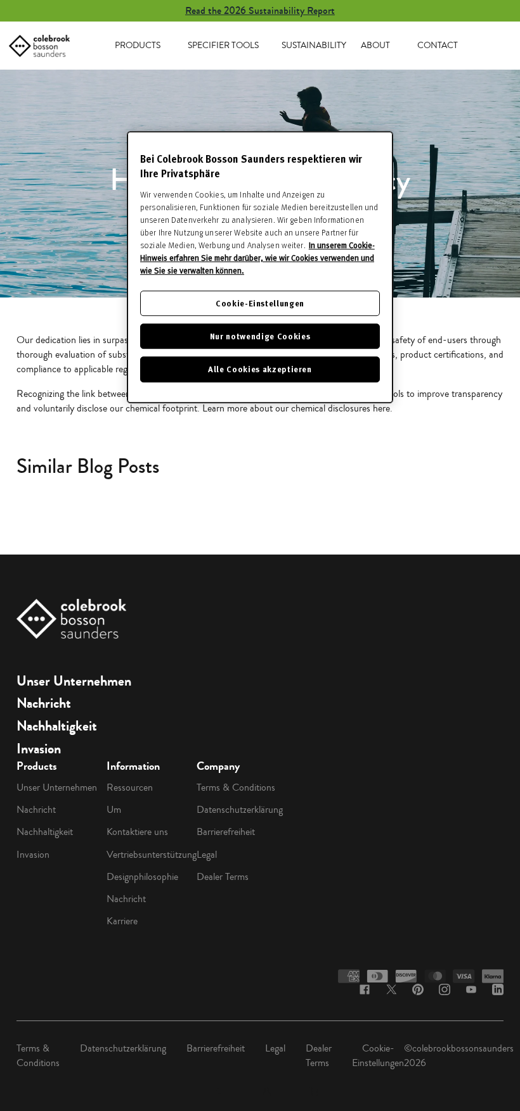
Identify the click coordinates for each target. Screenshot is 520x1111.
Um (114, 810)
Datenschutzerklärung (240, 810)
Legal (207, 855)
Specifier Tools (223, 45)
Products (137, 45)
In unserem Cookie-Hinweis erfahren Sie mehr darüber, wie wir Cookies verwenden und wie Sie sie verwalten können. (257, 257)
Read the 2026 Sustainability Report (260, 10)
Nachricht (43, 703)
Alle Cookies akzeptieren (260, 369)
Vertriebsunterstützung (152, 855)
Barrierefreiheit (226, 832)
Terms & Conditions (236, 787)
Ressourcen (130, 787)
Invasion (38, 749)
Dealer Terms (223, 877)
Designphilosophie (142, 877)
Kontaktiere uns (137, 832)
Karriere (122, 921)
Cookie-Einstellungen (378, 1055)
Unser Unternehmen (73, 681)
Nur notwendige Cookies (260, 336)
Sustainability (314, 45)
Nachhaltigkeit (56, 726)
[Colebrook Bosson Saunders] (39, 46)
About (375, 45)
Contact (437, 45)
